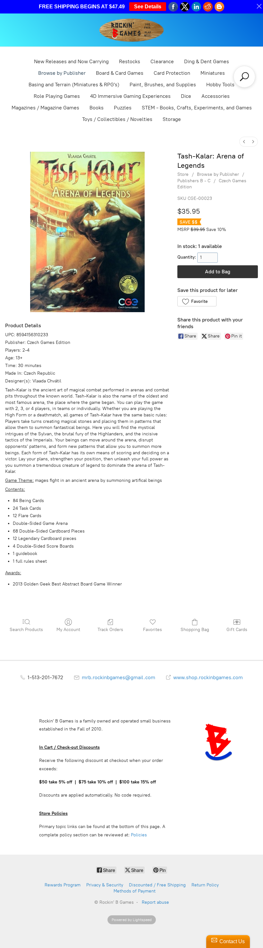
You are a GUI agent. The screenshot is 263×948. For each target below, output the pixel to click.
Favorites (152, 629)
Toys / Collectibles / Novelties (117, 119)
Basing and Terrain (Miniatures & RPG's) (74, 84)
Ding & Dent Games (206, 61)
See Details (147, 6)
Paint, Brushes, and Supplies (163, 84)
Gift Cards (236, 629)
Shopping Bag (195, 629)
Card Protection (172, 73)
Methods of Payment (135, 891)
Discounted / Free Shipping (157, 885)
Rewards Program (63, 885)
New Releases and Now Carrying (71, 61)
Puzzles (123, 108)
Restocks (129, 61)
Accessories (215, 96)
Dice (186, 96)
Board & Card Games (119, 73)
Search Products (26, 629)
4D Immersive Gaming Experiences (130, 96)
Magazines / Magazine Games (45, 108)
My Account (68, 629)
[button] (196, 301)
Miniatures (212, 73)
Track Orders (110, 629)
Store (183, 174)
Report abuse (155, 902)
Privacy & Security (104, 885)
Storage (172, 119)
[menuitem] (244, 141)
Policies (139, 835)
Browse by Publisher (62, 73)
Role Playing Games (57, 96)
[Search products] (244, 76)
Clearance (162, 61)
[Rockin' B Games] (131, 30)
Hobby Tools (220, 84)
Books (96, 108)
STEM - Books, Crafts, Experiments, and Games (197, 108)
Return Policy (205, 885)
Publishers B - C (193, 181)
